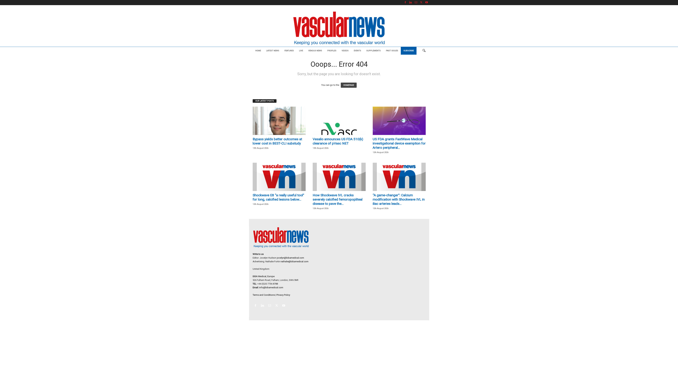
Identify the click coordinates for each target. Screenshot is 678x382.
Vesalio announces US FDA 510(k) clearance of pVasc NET (338, 141)
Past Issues (392, 51)
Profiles (331, 51)
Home (258, 51)
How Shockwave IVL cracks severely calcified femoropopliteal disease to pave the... (337, 199)
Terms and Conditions (264, 295)
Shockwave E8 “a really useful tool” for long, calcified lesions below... (278, 197)
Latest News (272, 51)
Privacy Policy (283, 295)
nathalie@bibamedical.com (294, 261)
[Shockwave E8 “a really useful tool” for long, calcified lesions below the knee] (279, 177)
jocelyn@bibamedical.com (290, 257)
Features (289, 51)
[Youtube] (426, 2)
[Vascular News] (339, 28)
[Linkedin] (411, 2)
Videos (345, 51)
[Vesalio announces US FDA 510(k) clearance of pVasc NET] (339, 121)
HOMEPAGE (348, 85)
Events (357, 51)
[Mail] (416, 2)
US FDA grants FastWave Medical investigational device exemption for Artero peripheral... (399, 143)
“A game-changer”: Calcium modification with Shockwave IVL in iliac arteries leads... (399, 199)
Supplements (373, 51)
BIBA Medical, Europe (264, 276)
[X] (421, 2)
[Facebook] (405, 2)
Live (301, 51)
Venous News (315, 51)
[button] (424, 51)
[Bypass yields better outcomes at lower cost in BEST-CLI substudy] (279, 121)
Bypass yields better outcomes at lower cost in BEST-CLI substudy (277, 141)
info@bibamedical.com (271, 287)
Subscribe (408, 51)
